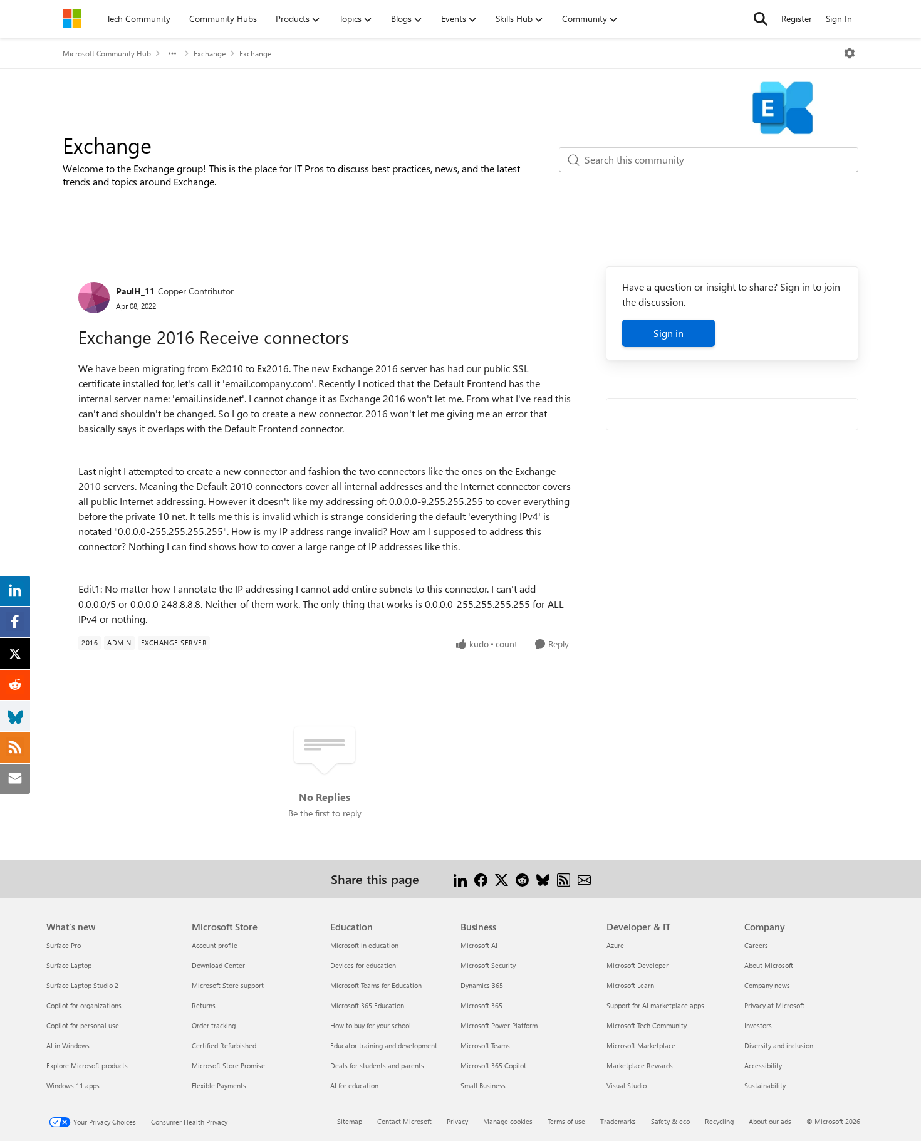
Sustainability (765, 1085)
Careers (756, 945)
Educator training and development (383, 1045)
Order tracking (214, 1025)
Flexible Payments (219, 1085)
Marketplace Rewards (639, 1065)
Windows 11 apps (73, 1085)
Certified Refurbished (224, 1045)
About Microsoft (768, 965)
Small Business (483, 1085)
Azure (615, 945)
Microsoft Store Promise (228, 1065)
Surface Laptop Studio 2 (82, 985)
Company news (767, 985)
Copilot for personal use (82, 1025)
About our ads (770, 1121)
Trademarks (618, 1121)
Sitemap (349, 1121)
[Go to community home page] (72, 18)
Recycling (719, 1121)
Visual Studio (626, 1085)
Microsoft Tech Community (646, 1025)
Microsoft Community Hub (107, 53)
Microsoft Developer (637, 965)
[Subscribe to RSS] (563, 878)
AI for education (354, 1085)
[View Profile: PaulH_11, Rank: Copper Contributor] (94, 297)
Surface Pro (63, 945)
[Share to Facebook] (480, 878)
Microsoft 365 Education (367, 1005)
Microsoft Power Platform (499, 1025)
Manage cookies (508, 1121)
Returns (204, 1005)
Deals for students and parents (377, 1065)
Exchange (210, 53)
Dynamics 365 (481, 985)
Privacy (457, 1121)
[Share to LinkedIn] (460, 878)
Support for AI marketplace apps (655, 1005)
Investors (758, 1025)
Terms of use (566, 1121)
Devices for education (363, 965)
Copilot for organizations (84, 1005)
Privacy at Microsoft (774, 1005)
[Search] (760, 18)
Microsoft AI (478, 945)
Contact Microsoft (404, 1121)
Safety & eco (670, 1121)
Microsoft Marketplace (640, 1045)
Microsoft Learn (630, 985)
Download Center (218, 965)
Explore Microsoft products (87, 1065)
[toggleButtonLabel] (849, 53)
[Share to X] (501, 878)
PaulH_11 (135, 291)
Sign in (668, 333)
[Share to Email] (584, 878)
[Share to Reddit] (522, 878)
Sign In (839, 18)
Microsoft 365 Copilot (493, 1065)
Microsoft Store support (228, 985)
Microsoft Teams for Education (376, 985)
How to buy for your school (370, 1025)
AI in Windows (68, 1045)
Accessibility (763, 1065)
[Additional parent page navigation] (172, 53)
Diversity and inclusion (778, 1045)
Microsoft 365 (481, 1005)
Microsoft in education (364, 945)
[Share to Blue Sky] (542, 878)
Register (796, 18)
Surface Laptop (68, 965)
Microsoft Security (488, 965)
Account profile (214, 945)
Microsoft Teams (485, 1045)
